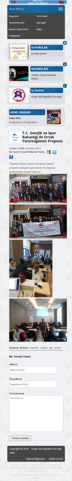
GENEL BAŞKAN (20, 112)
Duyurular (14, 16)
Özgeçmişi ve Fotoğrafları (23, 122)
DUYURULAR (39, 47)
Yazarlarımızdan (17, 22)
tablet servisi (56, 458)
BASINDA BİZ (39, 69)
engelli (43, 347)
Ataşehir (34, 347)
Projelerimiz (15, 35)
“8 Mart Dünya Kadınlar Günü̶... (43, 76)
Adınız (13, 364)
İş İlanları (37, 90)
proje (58, 347)
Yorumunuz (16, 393)
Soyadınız (15, 379)
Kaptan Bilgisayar (35, 458)
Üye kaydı (41, 22)
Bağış (39, 29)
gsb (51, 347)
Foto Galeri (42, 16)
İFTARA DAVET (39, 53)
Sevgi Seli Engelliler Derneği (46, 96)
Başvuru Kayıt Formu (19, 29)
